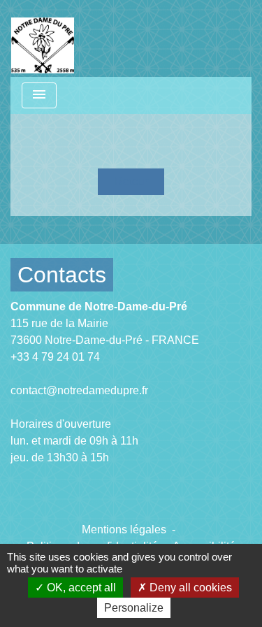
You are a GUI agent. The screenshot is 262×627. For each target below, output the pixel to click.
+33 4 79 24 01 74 (55, 357)
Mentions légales (124, 529)
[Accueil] (42, 38)
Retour (131, 181)
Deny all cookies (189, 587)
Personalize (133, 608)
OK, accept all (80, 587)
